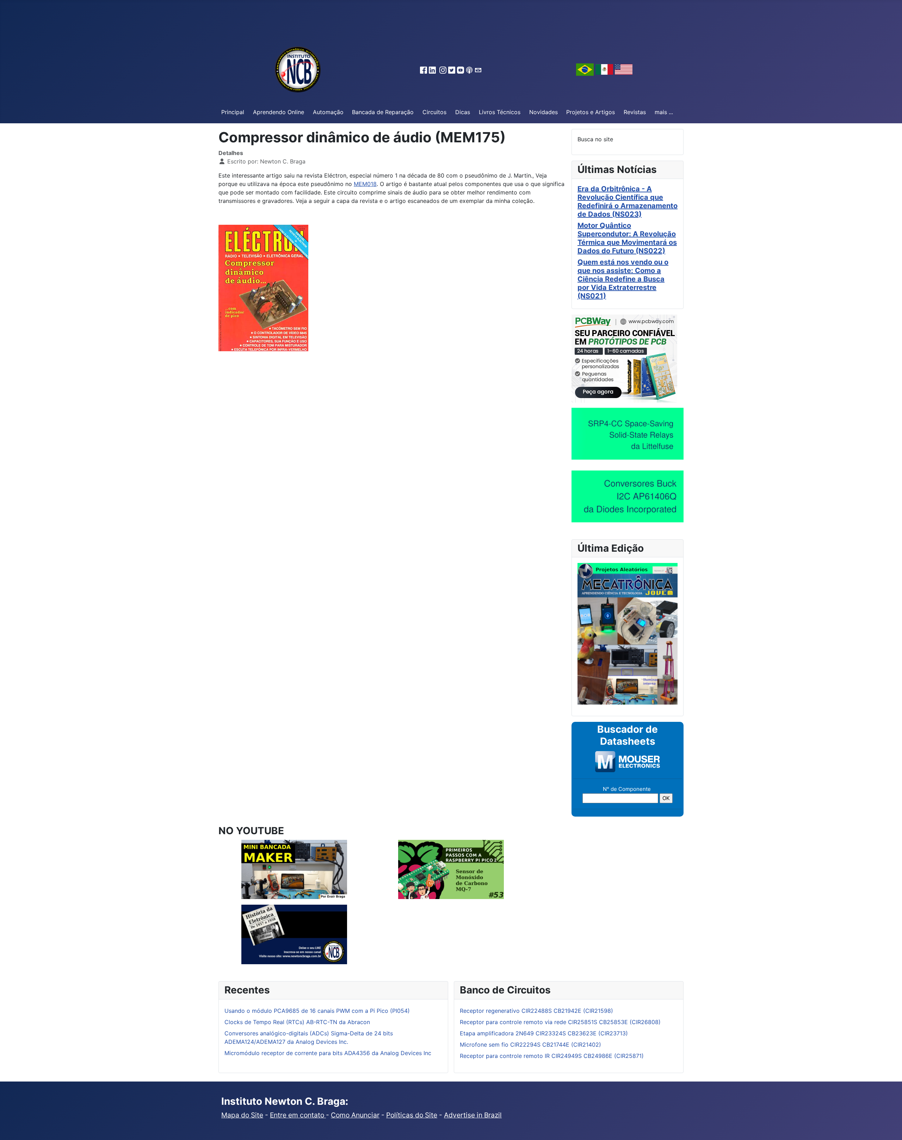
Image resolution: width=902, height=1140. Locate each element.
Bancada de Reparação (383, 112)
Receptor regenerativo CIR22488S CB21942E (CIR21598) (536, 1010)
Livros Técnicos (499, 112)
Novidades (543, 112)
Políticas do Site (411, 1115)
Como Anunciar (355, 1115)
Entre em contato (298, 1115)
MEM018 (365, 183)
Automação (328, 112)
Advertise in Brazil (473, 1115)
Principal (232, 112)
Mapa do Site (242, 1115)
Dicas (462, 112)
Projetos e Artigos (590, 112)
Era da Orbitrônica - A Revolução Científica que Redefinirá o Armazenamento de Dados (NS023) (627, 201)
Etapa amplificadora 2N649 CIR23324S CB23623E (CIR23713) (544, 1033)
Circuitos (434, 112)
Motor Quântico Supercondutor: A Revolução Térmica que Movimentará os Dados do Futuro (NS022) (627, 238)
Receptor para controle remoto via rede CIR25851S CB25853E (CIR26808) (560, 1022)
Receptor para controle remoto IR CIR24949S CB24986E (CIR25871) (552, 1055)
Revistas (635, 112)
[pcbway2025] (624, 357)
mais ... (664, 112)
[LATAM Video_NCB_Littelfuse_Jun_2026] (628, 433)
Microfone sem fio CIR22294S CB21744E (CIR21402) (530, 1044)
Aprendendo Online (278, 112)
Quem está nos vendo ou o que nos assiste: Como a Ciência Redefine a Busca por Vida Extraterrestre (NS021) (622, 279)
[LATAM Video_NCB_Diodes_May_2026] (628, 496)
